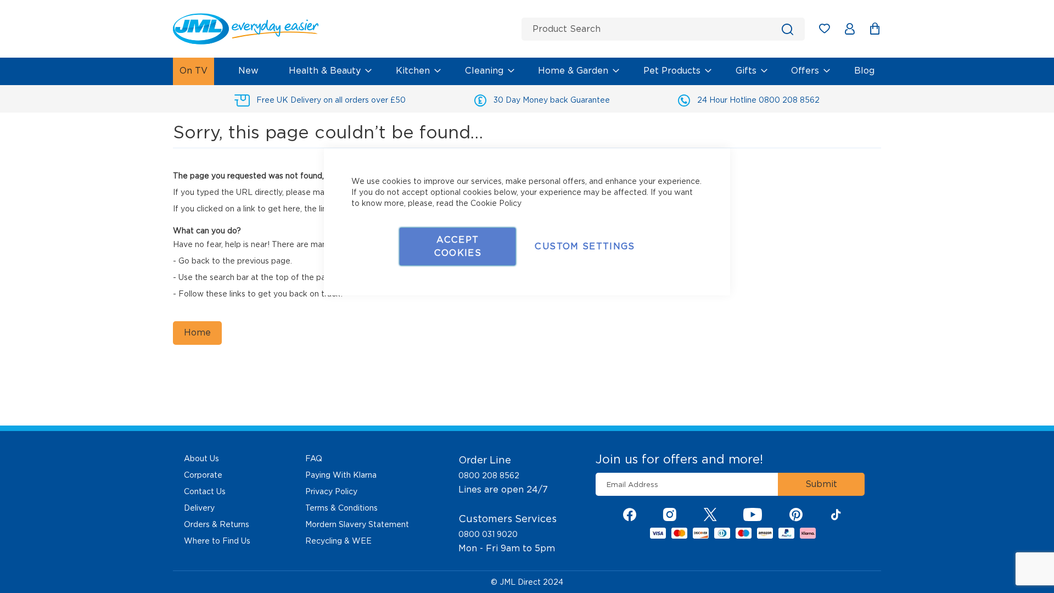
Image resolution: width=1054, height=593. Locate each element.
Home (197, 332)
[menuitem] (193, 71)
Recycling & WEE (338, 540)
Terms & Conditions (341, 508)
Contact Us (205, 491)
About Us (201, 458)
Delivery (199, 508)
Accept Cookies (457, 246)
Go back (194, 260)
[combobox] (663, 29)
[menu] (527, 71)
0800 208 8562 (488, 475)
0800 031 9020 (488, 534)
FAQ (313, 458)
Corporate (203, 475)
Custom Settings (585, 246)
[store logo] (343, 28)
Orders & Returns (216, 524)
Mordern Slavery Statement (357, 524)
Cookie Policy (496, 203)
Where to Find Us (217, 540)
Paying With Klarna (341, 475)
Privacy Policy (331, 491)
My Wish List (829, 30)
